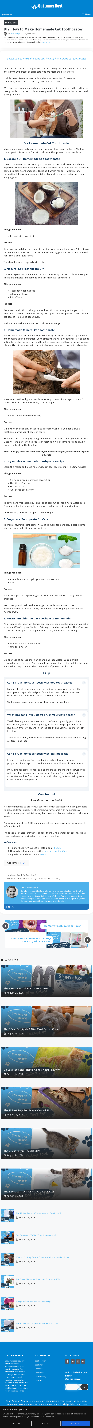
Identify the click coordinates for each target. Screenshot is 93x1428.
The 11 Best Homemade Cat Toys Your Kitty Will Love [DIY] (33, 878)
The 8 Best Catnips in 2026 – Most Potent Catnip (32, 1029)
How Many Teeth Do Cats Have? (21, 875)
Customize (17, 1423)
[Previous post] (5, 926)
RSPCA (42, 854)
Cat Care (38, 1380)
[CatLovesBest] (6, 14)
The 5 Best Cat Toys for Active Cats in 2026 (29, 1191)
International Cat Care (55, 851)
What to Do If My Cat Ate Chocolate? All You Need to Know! (42, 1257)
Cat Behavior (40, 1361)
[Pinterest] (9, 907)
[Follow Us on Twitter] (73, 1361)
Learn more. (47, 42)
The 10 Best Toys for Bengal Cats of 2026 (28, 1110)
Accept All (76, 1423)
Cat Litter (39, 1365)
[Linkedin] (6, 907)
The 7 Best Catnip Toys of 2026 (22, 1151)
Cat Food (39, 1368)
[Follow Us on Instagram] (78, 1361)
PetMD (57, 847)
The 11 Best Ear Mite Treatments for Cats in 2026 (38, 1213)
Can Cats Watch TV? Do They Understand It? (36, 1235)
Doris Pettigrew (16, 34)
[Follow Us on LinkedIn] (83, 1361)
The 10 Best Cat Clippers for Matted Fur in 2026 (37, 1323)
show (22, 863)
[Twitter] (13, 907)
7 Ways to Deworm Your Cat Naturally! (33, 1301)
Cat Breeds (39, 1372)
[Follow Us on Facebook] (67, 1361)
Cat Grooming (40, 1376)
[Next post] (87, 940)
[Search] (84, 1387)
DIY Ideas (11, 22)
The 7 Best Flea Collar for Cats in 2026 (26, 988)
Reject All (46, 1423)
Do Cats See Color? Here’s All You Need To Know (32, 1069)
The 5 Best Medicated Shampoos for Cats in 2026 (38, 1279)
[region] (46, 1417)
